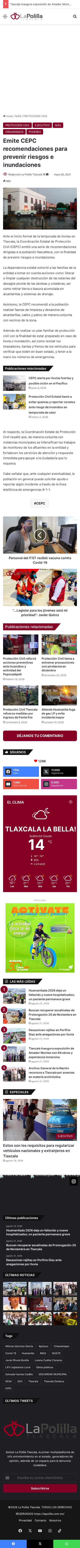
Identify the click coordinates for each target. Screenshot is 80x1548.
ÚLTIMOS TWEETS (19, 1401)
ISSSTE (56, 1353)
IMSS (43, 1353)
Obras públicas (44, 1367)
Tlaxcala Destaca (54, 1381)
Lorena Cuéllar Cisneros (48, 1360)
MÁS (18, 116)
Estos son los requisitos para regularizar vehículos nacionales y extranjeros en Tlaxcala (38, 1150)
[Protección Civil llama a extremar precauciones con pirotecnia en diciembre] (59, 644)
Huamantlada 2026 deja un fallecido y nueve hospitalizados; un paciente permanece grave (52, 995)
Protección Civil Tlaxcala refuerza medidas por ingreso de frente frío (20, 713)
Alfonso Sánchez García (19, 1346)
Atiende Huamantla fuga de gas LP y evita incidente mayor (58, 713)
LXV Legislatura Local (17, 1367)
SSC (20, 1381)
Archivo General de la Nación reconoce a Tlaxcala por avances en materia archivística (51, 1072)
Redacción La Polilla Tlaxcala (25, 174)
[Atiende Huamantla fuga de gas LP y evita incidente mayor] (59, 695)
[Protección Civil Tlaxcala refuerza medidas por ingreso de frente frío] (20, 695)
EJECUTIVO (42, 125)
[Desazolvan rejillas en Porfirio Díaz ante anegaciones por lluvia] (14, 1035)
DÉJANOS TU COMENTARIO (40, 736)
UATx (8, 1388)
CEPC (40, 503)
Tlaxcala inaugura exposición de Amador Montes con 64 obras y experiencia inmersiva (51, 1053)
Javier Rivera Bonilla (17, 1360)
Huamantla (28, 1353)
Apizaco (43, 1346)
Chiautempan (61, 1346)
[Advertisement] (40, 68)
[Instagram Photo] (15, 1190)
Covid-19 (10, 1353)
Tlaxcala (33, 1381)
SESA (8, 1381)
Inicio (9, 116)
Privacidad (25, 1520)
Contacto (40, 1520)
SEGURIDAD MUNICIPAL (53, 1374)
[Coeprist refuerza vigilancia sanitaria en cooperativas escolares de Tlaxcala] (15, 1303)
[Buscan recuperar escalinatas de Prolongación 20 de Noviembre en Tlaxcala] (14, 1016)
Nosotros (55, 1520)
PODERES (35, 131)
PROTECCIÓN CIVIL (35, 116)
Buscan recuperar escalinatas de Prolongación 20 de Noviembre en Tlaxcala (52, 1014)
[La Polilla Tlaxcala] (26, 16)
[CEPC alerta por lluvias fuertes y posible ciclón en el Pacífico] (14, 383)
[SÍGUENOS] (73, 1181)
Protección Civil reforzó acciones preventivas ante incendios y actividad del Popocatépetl (19, 666)
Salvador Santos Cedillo (19, 1374)
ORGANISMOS (14, 131)
